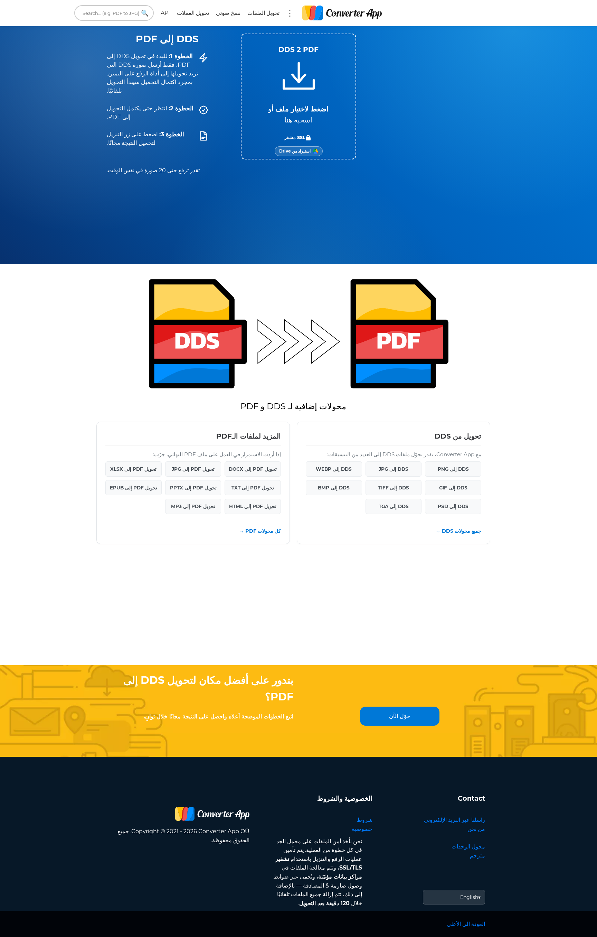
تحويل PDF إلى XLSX (133, 469)
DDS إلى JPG (393, 469)
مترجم (477, 855)
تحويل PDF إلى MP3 (193, 506)
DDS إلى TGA (394, 506)
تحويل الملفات (263, 13)
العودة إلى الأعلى (466, 924)
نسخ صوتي (228, 13)
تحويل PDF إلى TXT (252, 487)
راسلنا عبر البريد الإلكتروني (454, 820)
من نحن (476, 829)
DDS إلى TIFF (393, 487)
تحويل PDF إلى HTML (252, 506)
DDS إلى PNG (453, 469)
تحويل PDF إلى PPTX (193, 487)
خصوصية (362, 829)
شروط (364, 820)
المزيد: (290, 13)
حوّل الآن (399, 716)
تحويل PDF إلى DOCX (253, 469)
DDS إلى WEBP (334, 469)
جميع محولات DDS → (458, 531)
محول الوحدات (468, 846)
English (469, 897)
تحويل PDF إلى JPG (193, 469)
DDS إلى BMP (334, 487)
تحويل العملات (193, 13)
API (165, 13)
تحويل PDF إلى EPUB (133, 487)
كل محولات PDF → (260, 531)
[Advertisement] (298, 609)
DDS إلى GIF (453, 487)
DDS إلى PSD (453, 506)
